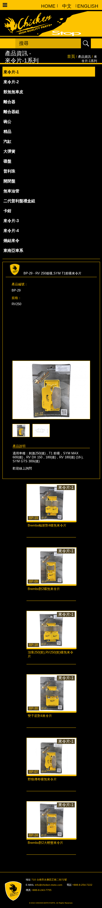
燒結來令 (11, 240)
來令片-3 (11, 221)
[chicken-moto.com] (16, 891)
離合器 (9, 102)
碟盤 (7, 161)
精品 (7, 131)
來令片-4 (11, 231)
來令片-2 (11, 82)
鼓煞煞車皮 (13, 92)
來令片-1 (11, 72)
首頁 (71, 56)
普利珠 (9, 171)
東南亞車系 (13, 250)
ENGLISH (85, 6)
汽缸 (7, 141)
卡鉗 (7, 211)
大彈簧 (9, 151)
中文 (67, 6)
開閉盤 (9, 181)
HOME (48, 6)
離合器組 (11, 112)
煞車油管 (11, 191)
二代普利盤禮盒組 (19, 201)
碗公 (7, 121)
